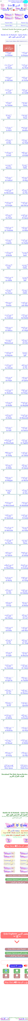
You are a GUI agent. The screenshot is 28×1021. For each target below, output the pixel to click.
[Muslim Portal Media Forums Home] (25, 3)
